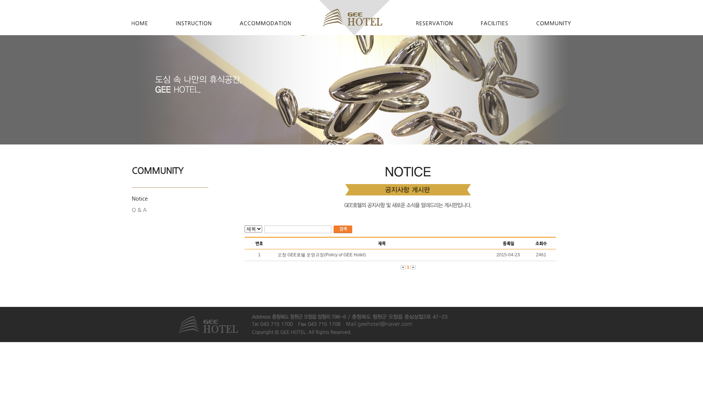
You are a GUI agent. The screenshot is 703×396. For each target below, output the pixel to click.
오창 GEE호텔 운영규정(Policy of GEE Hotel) (322, 254)
